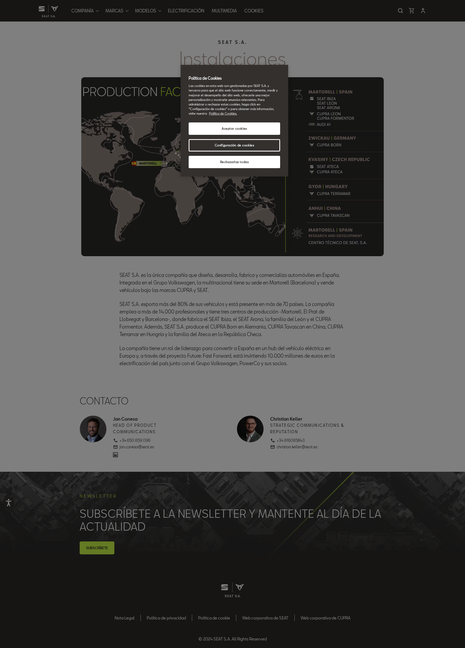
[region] (234, 121)
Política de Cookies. (223, 113)
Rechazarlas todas (234, 162)
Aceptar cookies (234, 128)
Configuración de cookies (234, 145)
